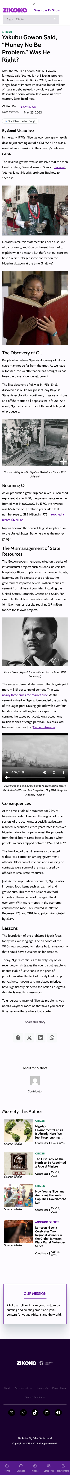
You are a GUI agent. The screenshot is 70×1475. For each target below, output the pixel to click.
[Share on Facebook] (18, 1037)
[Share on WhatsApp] (52, 1037)
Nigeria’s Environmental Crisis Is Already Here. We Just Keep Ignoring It (49, 1131)
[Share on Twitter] (29, 1037)
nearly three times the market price (25, 695)
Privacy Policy (59, 1387)
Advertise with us (23, 1387)
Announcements (47, 1222)
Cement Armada (44, 727)
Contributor (28, 107)
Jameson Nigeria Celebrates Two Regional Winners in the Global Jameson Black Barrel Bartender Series (50, 1237)
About (7, 1387)
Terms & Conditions (35, 1396)
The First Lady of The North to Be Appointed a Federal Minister (50, 1162)
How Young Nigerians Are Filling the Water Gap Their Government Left (50, 1197)
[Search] (55, 19)
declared (59, 167)
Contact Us (42, 1387)
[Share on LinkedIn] (41, 1037)
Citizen (7, 31)
